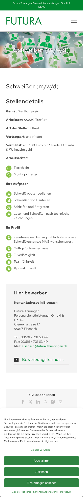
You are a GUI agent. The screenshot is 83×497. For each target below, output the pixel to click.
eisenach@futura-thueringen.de (44, 346)
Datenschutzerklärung (45, 491)
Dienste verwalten (41, 449)
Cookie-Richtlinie (21, 491)
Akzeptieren (41, 460)
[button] (41, 358)
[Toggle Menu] (74, 21)
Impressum (65, 491)
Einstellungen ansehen (41, 483)
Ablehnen (41, 471)
